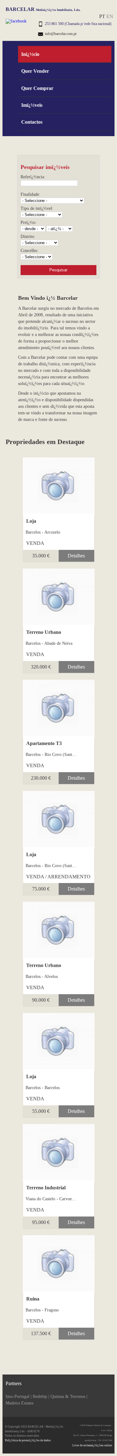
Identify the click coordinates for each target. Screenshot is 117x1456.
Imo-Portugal (17, 1396)
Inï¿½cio (30, 54)
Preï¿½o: (29, 222)
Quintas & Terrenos (68, 1396)
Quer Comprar (37, 88)
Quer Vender (35, 71)
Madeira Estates (19, 1403)
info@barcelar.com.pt (60, 34)
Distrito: (28, 236)
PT (102, 16)
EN (109, 16)
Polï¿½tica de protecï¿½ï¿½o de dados (28, 1440)
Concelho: (29, 250)
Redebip (40, 1396)
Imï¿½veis (31, 105)
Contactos (31, 122)
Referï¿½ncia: (33, 177)
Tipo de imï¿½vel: (37, 208)
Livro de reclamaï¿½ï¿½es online (92, 1445)
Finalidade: (30, 194)
